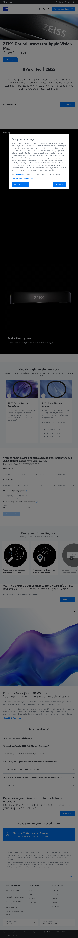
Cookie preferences (20, 184)
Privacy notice (20, 174)
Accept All (59, 184)
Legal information (29, 178)
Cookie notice (17, 178)
